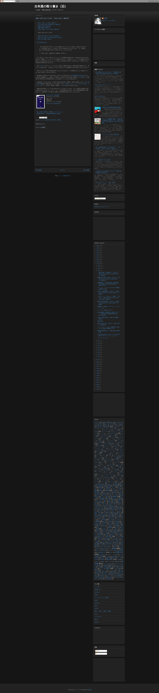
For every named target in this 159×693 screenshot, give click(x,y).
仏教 (99, 567)
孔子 (105, 504)
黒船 (118, 506)
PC (114, 425)
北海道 (121, 570)
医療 (113, 486)
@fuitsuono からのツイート (102, 206)
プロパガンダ (98, 469)
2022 (97, 245)
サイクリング (108, 446)
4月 (99, 350)
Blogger (112, 422)
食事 (116, 525)
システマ (121, 449)
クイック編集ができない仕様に (103, 159)
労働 (115, 577)
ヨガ (111, 478)
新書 (110, 527)
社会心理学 (112, 518)
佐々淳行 (102, 508)
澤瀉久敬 (96, 578)
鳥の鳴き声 (101, 545)
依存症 (111, 484)
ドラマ (120, 461)
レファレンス (110, 483)
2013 (97, 362)
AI (102, 422)
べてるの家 (105, 469)
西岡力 (107, 534)
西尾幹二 (113, 534)
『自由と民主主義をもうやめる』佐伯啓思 (48, 35)
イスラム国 (102, 434)
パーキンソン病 (118, 464)
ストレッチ (120, 454)
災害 (96, 509)
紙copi (96, 619)
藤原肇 (104, 548)
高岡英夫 (106, 505)
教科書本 (114, 497)
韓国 (110, 493)
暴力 (117, 570)
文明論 (119, 568)
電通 (97, 546)
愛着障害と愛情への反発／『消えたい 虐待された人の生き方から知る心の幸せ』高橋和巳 (108, 279)
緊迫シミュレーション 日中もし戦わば (76, 83)
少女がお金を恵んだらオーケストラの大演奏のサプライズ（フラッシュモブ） (108, 335)
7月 (99, 343)
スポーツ (103, 455)
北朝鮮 (97, 571)
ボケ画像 (121, 469)
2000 (97, 386)
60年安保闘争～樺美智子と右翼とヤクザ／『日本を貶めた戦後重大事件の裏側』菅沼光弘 (108, 314)
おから (116, 439)
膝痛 (118, 561)
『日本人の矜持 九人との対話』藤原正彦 (48, 29)
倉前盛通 (107, 538)
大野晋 (108, 541)
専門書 (109, 536)
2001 (97, 384)
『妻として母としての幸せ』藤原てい (47, 23)
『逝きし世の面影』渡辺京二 (44, 39)
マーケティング (116, 471)
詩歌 (109, 512)
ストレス (113, 454)
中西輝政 (107, 543)
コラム (99, 445)
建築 (101, 501)
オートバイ (111, 439)
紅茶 (102, 505)
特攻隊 (121, 550)
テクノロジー (107, 459)
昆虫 (97, 508)
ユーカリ (101, 478)
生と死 (105, 533)
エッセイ (42, 120)
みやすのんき (97, 477)
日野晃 (119, 556)
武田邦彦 (106, 565)
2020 (97, 250)
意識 (116, 484)
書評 (104, 521)
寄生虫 (104, 495)
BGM (106, 422)
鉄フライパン (108, 545)
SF (117, 425)
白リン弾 (119, 558)
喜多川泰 (98, 495)
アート (120, 426)
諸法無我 (109, 521)
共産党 (102, 496)
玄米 (105, 502)
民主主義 (121, 571)
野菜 (110, 574)
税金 (118, 534)
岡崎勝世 (108, 489)
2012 (97, 364)
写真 (101, 518)
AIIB (66, 85)
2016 (97, 259)
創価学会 (99, 538)
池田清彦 (116, 542)
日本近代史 (53, 120)
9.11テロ (97, 422)
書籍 (97, 521)
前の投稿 (86, 170)
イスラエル (113, 433)
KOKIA (101, 425)
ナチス (96, 462)
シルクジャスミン (106, 452)
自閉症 (106, 516)
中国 (101, 543)
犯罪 (122, 559)
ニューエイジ (109, 462)
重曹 (119, 519)
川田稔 (117, 536)
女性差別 (116, 521)
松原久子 (118, 524)
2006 (97, 375)
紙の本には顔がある (100, 96)
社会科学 (106, 518)
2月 (99, 354)
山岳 (96, 511)
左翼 (119, 508)
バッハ (96, 465)
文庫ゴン (102, 568)
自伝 (122, 515)
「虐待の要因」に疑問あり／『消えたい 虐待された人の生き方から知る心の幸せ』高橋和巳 (108, 274)
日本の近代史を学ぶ (42, 42)
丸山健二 (115, 493)
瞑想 (101, 578)
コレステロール (107, 445)
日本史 (107, 556)
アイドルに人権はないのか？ (105, 310)
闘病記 (109, 548)
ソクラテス (116, 455)
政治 (99, 533)
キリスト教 (98, 442)
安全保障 (117, 483)
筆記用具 (105, 563)
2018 (97, 255)
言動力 (96, 594)
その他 (121, 455)
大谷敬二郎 (102, 541)
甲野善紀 (97, 505)
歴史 (104, 577)
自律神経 (112, 516)
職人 (112, 525)
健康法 (119, 499)
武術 (100, 565)
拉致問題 (120, 577)
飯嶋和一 (103, 561)
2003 (97, 380)
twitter (107, 426)
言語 (110, 502)
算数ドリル (114, 511)
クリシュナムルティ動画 (104, 444)
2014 (97, 359)
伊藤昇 (105, 484)
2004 (97, 377)
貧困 (115, 563)
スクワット (114, 452)
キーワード (111, 440)
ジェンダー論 (106, 449)
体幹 (102, 539)
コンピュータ (99, 446)
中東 (117, 543)
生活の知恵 (112, 533)
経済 (122, 498)
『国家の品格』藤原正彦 (43, 27)
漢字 (120, 492)
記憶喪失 (113, 495)
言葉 (114, 502)
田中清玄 (121, 545)
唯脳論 (96, 576)
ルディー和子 (104, 481)
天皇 (115, 545)
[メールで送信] (40, 117)
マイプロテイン (99, 616)
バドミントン (103, 465)
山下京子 (119, 509)
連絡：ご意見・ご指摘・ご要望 (103, 611)
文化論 (120, 567)
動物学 (97, 550)
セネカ (110, 455)
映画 (105, 487)
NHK (110, 425)
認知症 (103, 558)
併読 (96, 570)
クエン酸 (107, 442)
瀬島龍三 (118, 532)
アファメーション (98, 429)
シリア (98, 452)
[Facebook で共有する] (45, 117)
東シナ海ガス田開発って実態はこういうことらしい (50, 112)
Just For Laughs (109, 423)
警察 (98, 499)
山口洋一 (101, 511)
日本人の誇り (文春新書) (52, 95)
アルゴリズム (104, 431)
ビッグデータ (100, 467)
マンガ (121, 474)
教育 (107, 496)
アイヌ (96, 428)
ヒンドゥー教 (116, 467)
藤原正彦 (47, 120)
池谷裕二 (110, 542)
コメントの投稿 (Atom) (64, 175)
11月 (99, 266)
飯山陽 (97, 561)
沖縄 (119, 489)
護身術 (101, 504)
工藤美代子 (111, 504)
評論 (110, 563)
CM (121, 422)
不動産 (119, 563)
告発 (103, 506)
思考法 (120, 511)
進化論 (110, 529)
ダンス (104, 456)
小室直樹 (103, 523)
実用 (117, 516)
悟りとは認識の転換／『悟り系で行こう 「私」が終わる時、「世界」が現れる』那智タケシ (108, 147)
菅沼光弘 (114, 530)
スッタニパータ (105, 454)
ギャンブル (119, 440)
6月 (99, 345)
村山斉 (97, 539)
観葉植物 (103, 493)
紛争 (115, 567)
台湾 (111, 539)
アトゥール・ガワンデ (108, 428)
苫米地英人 (102, 554)
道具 (108, 550)
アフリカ (115, 429)
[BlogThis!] (41, 117)
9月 (99, 270)
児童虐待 (104, 513)
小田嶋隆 (116, 523)
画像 (107, 490)
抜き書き (110, 559)
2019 (97, 252)
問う (101, 574)
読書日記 (119, 552)
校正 (120, 504)
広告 (116, 504)
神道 (122, 527)
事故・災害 (97, 514)
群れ (118, 498)
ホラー (102, 471)
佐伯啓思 (114, 508)
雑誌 (100, 509)
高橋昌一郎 (113, 505)
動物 (122, 548)
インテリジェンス (103, 436)
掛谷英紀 (105, 492)
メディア (108, 477)
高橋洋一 (119, 505)
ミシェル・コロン (108, 476)
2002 (97, 382)
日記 (121, 554)
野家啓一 (105, 574)
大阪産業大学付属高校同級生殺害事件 (111, 107)
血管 (109, 499)
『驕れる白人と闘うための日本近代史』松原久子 (49, 37)
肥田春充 (109, 561)
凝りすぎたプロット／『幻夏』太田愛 (105, 182)
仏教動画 (105, 567)
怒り (111, 546)
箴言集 (109, 578)
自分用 (96, 608)
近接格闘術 (102, 498)
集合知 (110, 519)
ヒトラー (108, 467)
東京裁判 (121, 546)
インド (113, 436)
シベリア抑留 (100, 451)
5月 (99, 347)
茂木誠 (112, 573)
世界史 (111, 532)
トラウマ (115, 461)
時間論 (112, 514)
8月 (99, 341)
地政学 (98, 542)
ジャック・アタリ (119, 451)
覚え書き (97, 492)
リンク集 (97, 586)
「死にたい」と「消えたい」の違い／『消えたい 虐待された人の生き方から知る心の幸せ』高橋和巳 (108, 298)
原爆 (96, 502)
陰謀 (118, 486)
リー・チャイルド (112, 480)
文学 (96, 568)
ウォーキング (112, 437)
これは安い (115, 445)
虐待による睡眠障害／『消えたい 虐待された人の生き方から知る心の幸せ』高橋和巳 (108, 293)
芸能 (105, 499)
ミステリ (118, 476)
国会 (107, 506)
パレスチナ (42, 65)
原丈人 (120, 501)
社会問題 (118, 518)
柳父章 (120, 574)
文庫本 (107, 568)
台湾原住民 (116, 539)
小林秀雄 (111, 524)
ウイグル (104, 437)
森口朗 (117, 527)
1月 (99, 356)
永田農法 (120, 487)
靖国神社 (115, 574)
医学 (108, 486)
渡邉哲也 (102, 546)
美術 (114, 561)
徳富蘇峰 (116, 550)
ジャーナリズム (109, 451)
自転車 (109, 515)
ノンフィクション (107, 464)
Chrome (117, 422)
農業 (114, 558)
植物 (108, 525)
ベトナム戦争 (113, 469)
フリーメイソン (118, 468)
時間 (108, 513)
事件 (119, 512)
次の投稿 (38, 170)
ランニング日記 (104, 480)
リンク (96, 481)
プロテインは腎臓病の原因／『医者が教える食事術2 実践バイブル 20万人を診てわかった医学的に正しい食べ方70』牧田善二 (112, 121)
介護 (114, 490)
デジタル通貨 (109, 461)
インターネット (110, 434)
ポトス (97, 471)
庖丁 (113, 570)
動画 (114, 548)
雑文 (104, 509)
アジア (100, 428)
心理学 (121, 525)
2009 (97, 371)
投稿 (98, 651)
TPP (62, 85)
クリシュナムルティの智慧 (101, 597)
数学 (108, 530)
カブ (102, 440)
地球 (119, 541)
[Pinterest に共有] (46, 117)
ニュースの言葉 (98, 464)
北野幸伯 (103, 571)
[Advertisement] (109, 46)
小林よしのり (104, 524)
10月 (99, 268)
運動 (100, 487)
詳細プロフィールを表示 (108, 20)
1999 (97, 389)
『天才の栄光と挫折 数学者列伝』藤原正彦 (48, 24)
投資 (115, 546)
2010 (97, 368)
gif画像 (96, 423)
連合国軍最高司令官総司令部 (78, 75)
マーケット (108, 471)
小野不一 (106, 18)
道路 (112, 550)
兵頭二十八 (103, 570)
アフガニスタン (107, 429)
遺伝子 (121, 484)
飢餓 (118, 495)
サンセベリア (117, 446)
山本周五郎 (107, 511)
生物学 (118, 533)
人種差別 (115, 529)
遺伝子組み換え (100, 486)
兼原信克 (96, 501)
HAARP (101, 423)
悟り (96, 504)
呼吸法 (120, 502)
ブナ (111, 468)
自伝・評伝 (99, 516)
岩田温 (121, 493)
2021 (97, 248)
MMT (106, 425)
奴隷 (107, 546)
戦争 (121, 536)
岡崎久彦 (101, 489)
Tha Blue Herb (100, 426)
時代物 (118, 514)
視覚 (104, 512)
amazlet (52, 96)
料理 (114, 575)
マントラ (99, 476)
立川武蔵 (109, 575)
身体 (97, 529)
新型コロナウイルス (102, 527)
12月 (99, 263)
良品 (117, 576)
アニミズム (119, 428)
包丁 (109, 570)
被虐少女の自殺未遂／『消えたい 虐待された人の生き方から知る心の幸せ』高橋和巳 (108, 303)
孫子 (122, 538)
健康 (113, 499)
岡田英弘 (114, 488)
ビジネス (120, 465)
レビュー (102, 483)
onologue (97, 592)
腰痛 (122, 506)
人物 (122, 529)
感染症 (115, 492)
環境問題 (97, 493)
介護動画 (120, 490)
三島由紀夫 (111, 509)
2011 (97, 366)
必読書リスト (98, 589)
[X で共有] (43, 117)
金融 (109, 498)
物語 (110, 567)
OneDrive (97, 603)
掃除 (118, 538)
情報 (104, 525)
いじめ (106, 433)
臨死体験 (99, 577)
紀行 (108, 495)
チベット (109, 456)
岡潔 (96, 489)
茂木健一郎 (106, 573)
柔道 (115, 519)
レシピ (119, 481)
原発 (100, 502)
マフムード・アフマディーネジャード (107, 474)
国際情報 (112, 506)
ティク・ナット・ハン (110, 458)
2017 (97, 257)
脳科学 (108, 558)
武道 (112, 565)
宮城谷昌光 (100, 321)
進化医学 (104, 529)
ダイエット (98, 456)
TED (122, 425)
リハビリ (120, 480)
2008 (97, 373)
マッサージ (114, 472)
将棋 (98, 523)
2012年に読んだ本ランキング (102, 85)
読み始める (101, 552)
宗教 (103, 520)
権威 (110, 501)
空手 (114, 498)
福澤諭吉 (117, 565)
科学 (100, 490)
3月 (99, 352)
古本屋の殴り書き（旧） (50, 6)
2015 (97, 261)
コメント (99, 653)
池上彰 (104, 542)
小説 (110, 523)
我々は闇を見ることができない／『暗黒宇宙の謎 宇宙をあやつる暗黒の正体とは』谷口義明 (108, 73)
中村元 (112, 543)
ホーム (62, 170)
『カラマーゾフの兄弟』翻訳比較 (110, 134)
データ (100, 459)
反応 (118, 559)
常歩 (100, 525)
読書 (111, 552)
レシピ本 (96, 483)
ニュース (117, 462)
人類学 (99, 530)
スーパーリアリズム (102, 338)
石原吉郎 (102, 536)
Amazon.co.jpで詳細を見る (53, 103)
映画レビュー (111, 487)
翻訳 (112, 571)
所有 (122, 519)
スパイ (98, 455)
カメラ (105, 440)
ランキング (117, 478)
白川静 (96, 559)
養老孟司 (102, 576)
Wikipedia (115, 426)
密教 (116, 571)
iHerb (96, 614)
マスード (107, 472)
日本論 (58, 120)
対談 (106, 539)
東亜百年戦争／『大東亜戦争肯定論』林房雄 (48, 113)
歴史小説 (109, 577)
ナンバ (102, 462)
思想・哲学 (98, 512)
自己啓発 (102, 515)
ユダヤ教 (106, 478)
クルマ (115, 444)
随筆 (104, 530)
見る (114, 501)
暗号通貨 (99, 484)
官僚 (110, 492)
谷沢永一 (113, 541)
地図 (122, 541)
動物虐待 (103, 550)
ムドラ (103, 477)
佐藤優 (107, 508)
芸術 (102, 499)
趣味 (99, 519)
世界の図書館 (105, 532)
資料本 (114, 512)
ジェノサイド (111, 448)
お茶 (98, 440)
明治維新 (99, 573)
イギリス (102, 433)
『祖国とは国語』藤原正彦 (44, 26)
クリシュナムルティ (116, 442)
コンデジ (121, 445)
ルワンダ (112, 481)
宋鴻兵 (114, 538)
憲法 (105, 501)
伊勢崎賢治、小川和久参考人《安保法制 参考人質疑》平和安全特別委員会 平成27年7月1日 (107, 284)
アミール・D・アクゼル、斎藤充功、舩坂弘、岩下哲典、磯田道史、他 (108, 327)
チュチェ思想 (115, 456)
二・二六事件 (113, 554)
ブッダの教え (103, 468)
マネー (121, 473)
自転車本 (116, 515)
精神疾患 (100, 534)
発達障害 (102, 559)
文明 (115, 568)
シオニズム (113, 449)
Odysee (97, 622)
